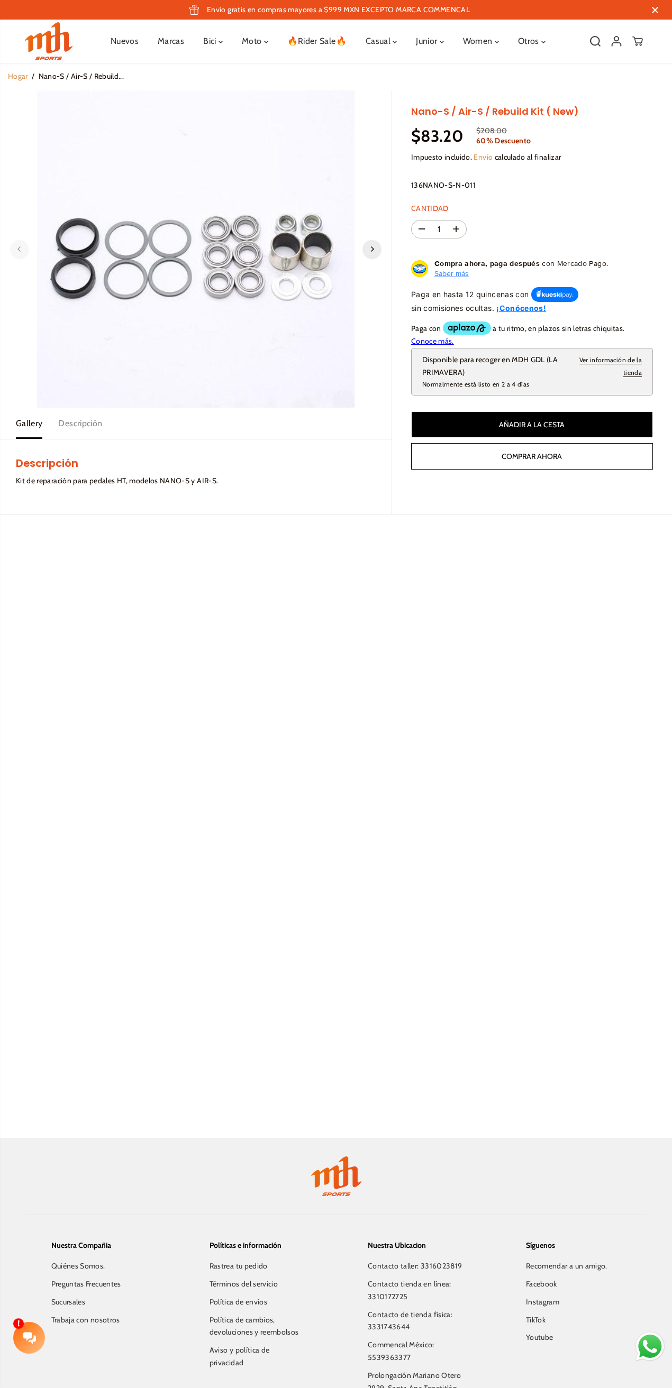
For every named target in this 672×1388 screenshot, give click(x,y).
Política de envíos (238, 1302)
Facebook (541, 1284)
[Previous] (20, 249)
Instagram (542, 1302)
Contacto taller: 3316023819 (415, 1266)
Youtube (539, 1337)
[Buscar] (595, 41)
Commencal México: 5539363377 (401, 1351)
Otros (529, 41)
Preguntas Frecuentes (86, 1284)
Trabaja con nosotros (85, 1320)
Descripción (80, 423)
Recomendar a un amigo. (566, 1266)
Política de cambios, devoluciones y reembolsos (254, 1326)
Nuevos (125, 41)
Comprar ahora (532, 456)
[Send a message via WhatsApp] (650, 1346)
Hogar (18, 76)
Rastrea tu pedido (239, 1266)
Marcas (171, 41)
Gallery (29, 423)
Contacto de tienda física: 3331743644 (410, 1321)
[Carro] (637, 41)
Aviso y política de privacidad (240, 1356)
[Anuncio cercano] (655, 10)
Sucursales (68, 1302)
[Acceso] (616, 41)
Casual (379, 41)
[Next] (372, 249)
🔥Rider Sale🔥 (317, 41)
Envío (483, 157)
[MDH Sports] (48, 41)
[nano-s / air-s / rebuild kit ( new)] (196, 249)
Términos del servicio (244, 1284)
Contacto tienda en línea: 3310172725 (409, 1290)
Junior (427, 41)
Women (479, 41)
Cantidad (430, 208)
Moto (253, 41)
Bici (211, 41)
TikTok (536, 1320)
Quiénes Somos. (78, 1266)
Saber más (451, 273)
